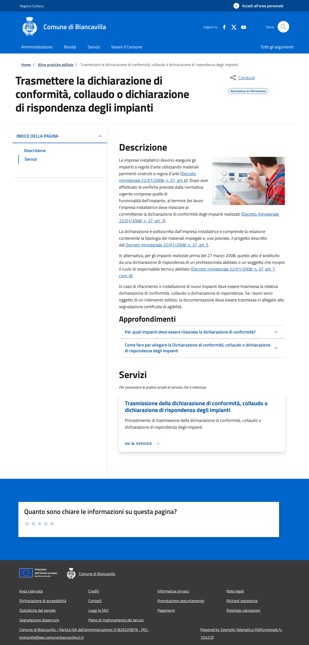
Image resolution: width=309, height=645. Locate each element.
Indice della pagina (37, 136)
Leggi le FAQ (98, 610)
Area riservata (31, 591)
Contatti (95, 601)
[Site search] (283, 27)
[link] (143, 443)
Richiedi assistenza (242, 601)
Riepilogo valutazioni (243, 610)
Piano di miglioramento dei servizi (116, 620)
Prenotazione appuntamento (180, 601)
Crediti (93, 591)
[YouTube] (241, 26)
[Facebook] (222, 26)
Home (26, 64)
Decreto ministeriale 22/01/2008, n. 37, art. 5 (167, 245)
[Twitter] (232, 26)
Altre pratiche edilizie (55, 64)
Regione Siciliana (32, 5)
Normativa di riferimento (248, 90)
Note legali (235, 591)
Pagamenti (166, 610)
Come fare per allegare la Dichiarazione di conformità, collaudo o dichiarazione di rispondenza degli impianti (197, 348)
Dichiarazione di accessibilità (42, 601)
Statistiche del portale (37, 610)
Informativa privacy (173, 591)
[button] (258, 6)
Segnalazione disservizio (39, 620)
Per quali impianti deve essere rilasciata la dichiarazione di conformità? (190, 332)
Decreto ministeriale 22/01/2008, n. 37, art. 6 (157, 177)
